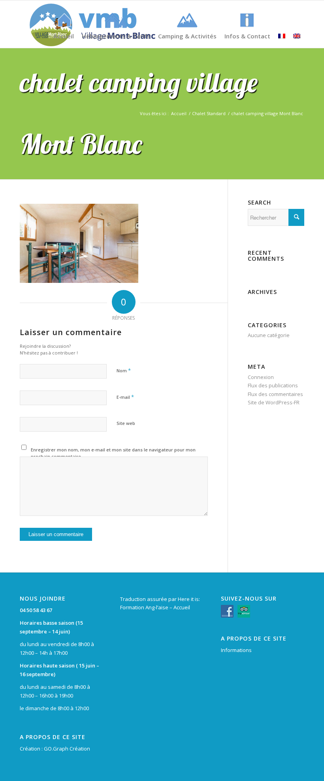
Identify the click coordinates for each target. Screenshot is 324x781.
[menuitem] (63, 20)
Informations (236, 650)
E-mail (125, 396)
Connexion (261, 377)
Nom (124, 370)
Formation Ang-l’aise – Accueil (155, 607)
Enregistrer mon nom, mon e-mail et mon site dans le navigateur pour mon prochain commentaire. (113, 453)
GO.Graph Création (67, 748)
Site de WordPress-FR (274, 402)
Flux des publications (273, 385)
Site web (126, 423)
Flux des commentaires (275, 394)
